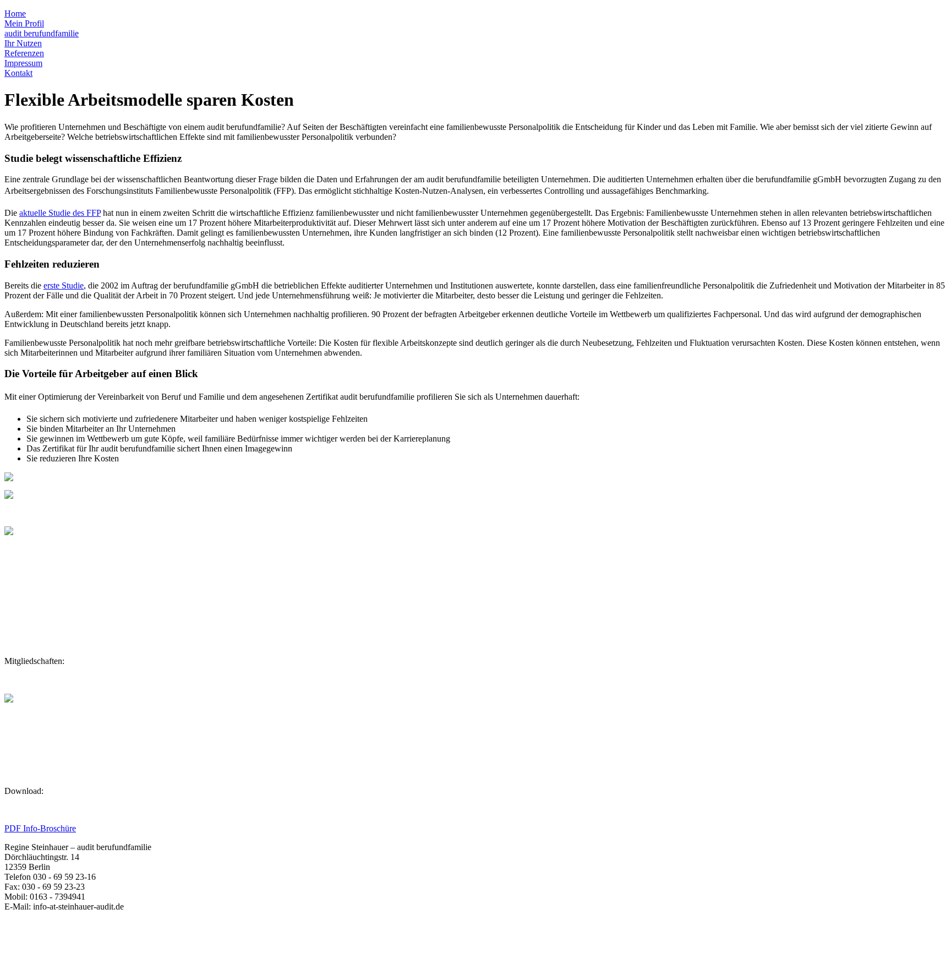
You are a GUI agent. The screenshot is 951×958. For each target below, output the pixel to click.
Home (15, 13)
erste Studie (63, 285)
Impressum (23, 63)
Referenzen (24, 53)
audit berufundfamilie (41, 33)
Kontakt (18, 73)
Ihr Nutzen (23, 43)
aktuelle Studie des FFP (60, 212)
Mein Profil (24, 23)
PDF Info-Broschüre (40, 828)
